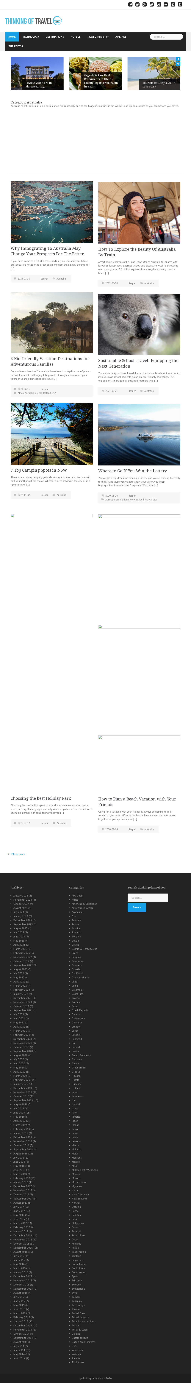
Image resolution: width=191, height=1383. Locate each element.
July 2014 (18, 1346)
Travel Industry (98, 36)
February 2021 (21, 1034)
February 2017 (21, 1227)
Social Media (79, 1264)
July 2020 (18, 1059)
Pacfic (75, 1211)
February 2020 (21, 1079)
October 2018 (21, 1145)
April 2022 (19, 981)
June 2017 (19, 1211)
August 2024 (20, 908)
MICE (74, 1165)
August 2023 (20, 928)
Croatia (76, 998)
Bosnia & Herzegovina (84, 948)
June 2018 (19, 1161)
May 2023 (19, 940)
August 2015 (20, 1292)
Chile (74, 981)
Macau (75, 1145)
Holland (76, 1075)
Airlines (120, 36)
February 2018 (21, 1178)
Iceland (47, 393)
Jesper (44, 278)
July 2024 (18, 912)
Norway (134, 499)
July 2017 (18, 1206)
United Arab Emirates (83, 1342)
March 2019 (20, 1125)
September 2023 (23, 924)
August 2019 (20, 1104)
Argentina (77, 912)
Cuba (74, 1006)
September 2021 (23, 1010)
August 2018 (20, 1153)
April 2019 (19, 1120)
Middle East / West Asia (85, 1170)
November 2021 (22, 1002)
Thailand (77, 1309)
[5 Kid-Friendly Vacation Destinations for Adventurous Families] (52, 322)
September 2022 (23, 965)
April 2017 (19, 1219)
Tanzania (77, 1301)
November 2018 (22, 1141)
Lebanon (76, 1141)
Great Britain (122, 499)
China (75, 985)
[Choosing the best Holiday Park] (52, 653)
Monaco (76, 1174)
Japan (75, 1120)
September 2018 (23, 1149)
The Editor (15, 46)
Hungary (76, 1084)
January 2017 (20, 1231)
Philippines (78, 1223)
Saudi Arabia (145, 499)
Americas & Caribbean (84, 903)
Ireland (76, 1104)
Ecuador (76, 1026)
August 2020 (20, 1055)
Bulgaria (76, 957)
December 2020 (22, 1039)
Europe (76, 1034)
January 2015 (20, 1321)
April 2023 (19, 944)
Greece (38, 393)
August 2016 (20, 1251)
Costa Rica (77, 994)
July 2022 (18, 973)
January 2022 (20, 994)
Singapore (77, 1260)
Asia (74, 916)
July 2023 (18, 932)
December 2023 (22, 920)
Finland (76, 1047)
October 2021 (21, 1006)
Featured (77, 1039)
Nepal (75, 1190)
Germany (77, 1059)
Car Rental (77, 973)
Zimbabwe (78, 1362)
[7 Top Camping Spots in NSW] (52, 434)
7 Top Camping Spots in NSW (39, 470)
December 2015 (22, 1276)
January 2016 (20, 1272)
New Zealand (79, 1198)
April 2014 (19, 1358)
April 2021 (19, 1026)
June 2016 (19, 1260)
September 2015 (23, 1288)
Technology (30, 36)
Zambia (76, 1358)
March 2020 (20, 1075)
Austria (75, 924)
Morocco (77, 1178)
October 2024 (21, 903)
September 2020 (23, 1051)
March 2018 (20, 1174)
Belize (75, 940)
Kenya (75, 1129)
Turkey (75, 1325)
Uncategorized (80, 1337)
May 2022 (19, 977)
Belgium (76, 936)
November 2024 (22, 899)
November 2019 (22, 1092)
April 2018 (19, 1170)
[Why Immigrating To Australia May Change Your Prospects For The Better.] (52, 211)
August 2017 (20, 1202)
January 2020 (20, 1084)
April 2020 (19, 1071)
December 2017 (22, 1186)
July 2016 (18, 1256)
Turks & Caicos (80, 1329)
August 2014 (20, 1342)
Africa (21, 393)
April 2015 (19, 1309)
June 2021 (19, 1018)
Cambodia (77, 961)
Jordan (75, 1125)
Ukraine (76, 1333)
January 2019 (20, 1133)
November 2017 (22, 1190)
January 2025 (20, 895)
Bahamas (77, 932)
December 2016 (22, 1235)
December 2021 (22, 998)
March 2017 (20, 1223)
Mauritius (77, 1157)
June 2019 (19, 1112)
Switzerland (78, 1288)
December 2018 (22, 1137)
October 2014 (21, 1333)
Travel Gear (78, 1313)
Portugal (76, 1231)
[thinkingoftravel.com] (33, 20)
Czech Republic (80, 1010)
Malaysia (77, 1149)
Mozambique (79, 1182)
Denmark (77, 1014)
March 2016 (20, 1268)
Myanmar (77, 1186)
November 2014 (22, 1329)
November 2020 (22, 1043)
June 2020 (19, 1063)
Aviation (76, 928)
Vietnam (76, 1354)
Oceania (76, 1206)
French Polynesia (81, 1055)
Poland (75, 1227)
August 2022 (20, 969)
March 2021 (20, 1030)
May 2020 (19, 1067)
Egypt (75, 1030)
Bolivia (75, 944)
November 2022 (22, 957)
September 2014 (23, 1337)
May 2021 (19, 1022)
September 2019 (23, 1100)
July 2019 (18, 1108)
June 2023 (19, 936)
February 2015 (21, 1317)
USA (54, 393)
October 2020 (21, 1047)
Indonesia (77, 1096)
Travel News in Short (83, 1321)
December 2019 (22, 1088)
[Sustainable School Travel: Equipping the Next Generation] (139, 324)
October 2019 (21, 1096)
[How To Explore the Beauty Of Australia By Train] (139, 212)
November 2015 (22, 1280)
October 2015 (21, 1284)
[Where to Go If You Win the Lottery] (139, 434)
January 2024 (20, 916)
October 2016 (21, 1243)
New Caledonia (80, 1194)
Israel (75, 1108)
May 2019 (19, 1116)
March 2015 (20, 1313)
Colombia (77, 989)
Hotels (75, 36)
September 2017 (23, 1198)
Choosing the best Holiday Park (41, 798)
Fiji (73, 1043)
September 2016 (23, 1247)
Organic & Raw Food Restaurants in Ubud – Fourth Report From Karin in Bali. (42, 81)
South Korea (78, 1272)
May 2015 (19, 1305)
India (74, 1092)
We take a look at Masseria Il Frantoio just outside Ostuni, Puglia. (160, 83)
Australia (61, 278)
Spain (75, 1276)
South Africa (78, 1268)
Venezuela (78, 1350)
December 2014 (22, 1325)
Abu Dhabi (77, 895)
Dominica (77, 1022)
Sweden (76, 1284)
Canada (76, 969)
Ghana (75, 1063)
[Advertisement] (95, 141)
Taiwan (76, 1297)
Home (12, 36)
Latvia (75, 1137)
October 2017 (21, 1194)
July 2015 (18, 1297)
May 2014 (19, 1354)
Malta (75, 1153)
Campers (77, 965)
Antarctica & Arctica (82, 908)
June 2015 (19, 1301)
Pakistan (76, 1215)
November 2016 (22, 1239)
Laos (74, 1133)
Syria (74, 1292)
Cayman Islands (80, 977)
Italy (74, 1112)
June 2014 (19, 1350)
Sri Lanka (77, 1280)
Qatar (75, 1239)
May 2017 (18, 1215)
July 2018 (18, 1157)
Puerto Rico (78, 1235)
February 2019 (21, 1129)
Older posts (18, 854)
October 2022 (21, 961)
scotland (76, 1256)
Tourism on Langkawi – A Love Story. (100, 84)
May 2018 (19, 1165)
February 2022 (21, 989)
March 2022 (20, 985)
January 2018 (20, 1182)
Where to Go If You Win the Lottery (132, 471)
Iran (74, 1100)
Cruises (76, 1002)
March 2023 (20, 948)
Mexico (76, 1161)
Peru (74, 1219)
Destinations (55, 36)
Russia (75, 1247)
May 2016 (19, 1264)
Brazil (75, 953)
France (75, 1051)
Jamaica (76, 1116)
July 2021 (18, 1014)
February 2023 (21, 953)
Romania (76, 1243)
